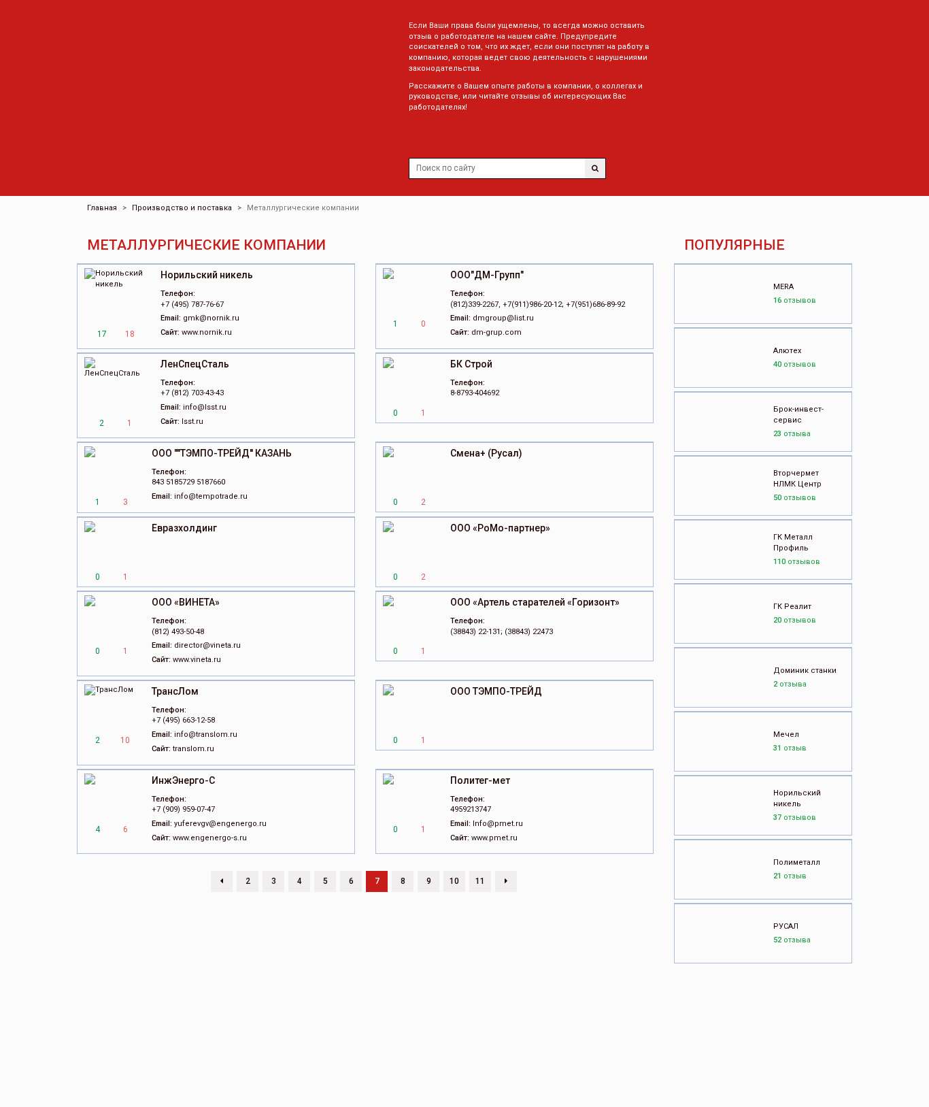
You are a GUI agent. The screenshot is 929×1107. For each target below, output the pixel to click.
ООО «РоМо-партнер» (500, 528)
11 (480, 881)
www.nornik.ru (207, 332)
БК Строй (471, 364)
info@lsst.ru (204, 407)
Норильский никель (207, 274)
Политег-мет (480, 780)
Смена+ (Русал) (486, 453)
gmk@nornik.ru (211, 318)
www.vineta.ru (197, 659)
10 (454, 881)
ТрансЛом (175, 691)
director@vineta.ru (207, 645)
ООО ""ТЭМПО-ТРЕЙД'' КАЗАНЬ (222, 453)
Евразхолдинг (184, 528)
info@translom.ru (205, 734)
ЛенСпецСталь (195, 364)
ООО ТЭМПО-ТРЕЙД (496, 691)
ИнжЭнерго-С (183, 780)
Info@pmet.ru (498, 823)
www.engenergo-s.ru (210, 837)
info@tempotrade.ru (211, 496)
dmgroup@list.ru (503, 318)
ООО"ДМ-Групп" (487, 274)
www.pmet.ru (494, 837)
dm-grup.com (496, 332)
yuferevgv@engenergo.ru (220, 823)
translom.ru (193, 748)
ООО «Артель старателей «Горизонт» (535, 602)
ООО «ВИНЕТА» (186, 602)
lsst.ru (192, 421)
